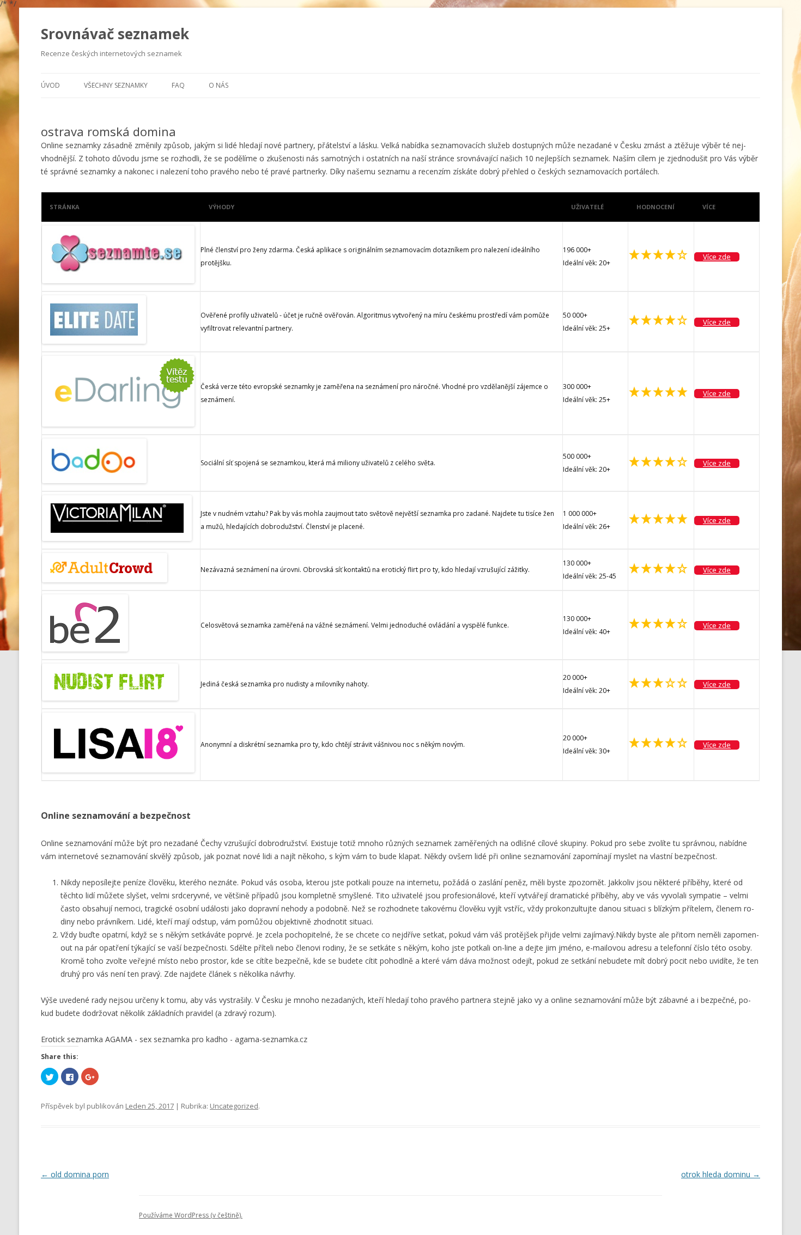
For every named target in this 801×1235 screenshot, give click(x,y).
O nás (218, 85)
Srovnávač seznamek (115, 34)
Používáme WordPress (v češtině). (190, 1215)
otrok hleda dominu (720, 1174)
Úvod (50, 85)
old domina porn (75, 1174)
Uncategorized (234, 1106)
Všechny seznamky (116, 85)
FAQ (178, 85)
